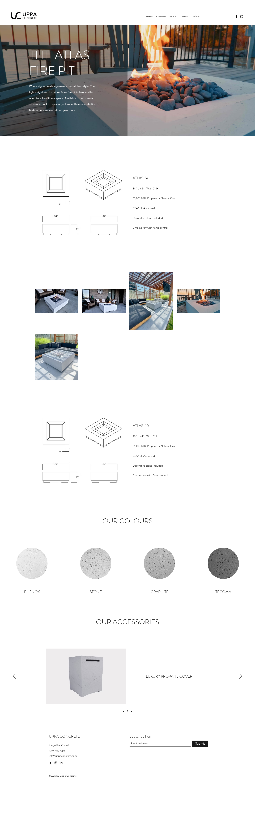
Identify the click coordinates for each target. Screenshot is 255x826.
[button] (161, 16)
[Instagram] (241, 16)
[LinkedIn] (61, 763)
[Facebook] (236, 16)
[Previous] (14, 676)
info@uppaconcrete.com (63, 755)
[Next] (240, 676)
